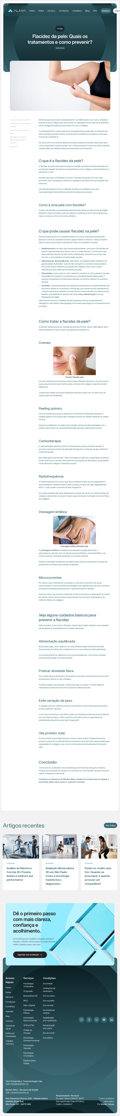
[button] (51, 10)
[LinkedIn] (111, 1020)
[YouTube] (104, 1020)
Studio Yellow (107, 1104)
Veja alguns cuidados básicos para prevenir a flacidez (18, 139)
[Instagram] (96, 1020)
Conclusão (14, 146)
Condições (64, 11)
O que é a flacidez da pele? (20, 120)
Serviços (51, 11)
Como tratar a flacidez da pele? (19, 131)
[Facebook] (89, 1020)
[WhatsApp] (81, 1020)
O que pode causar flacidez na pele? (20, 125)
